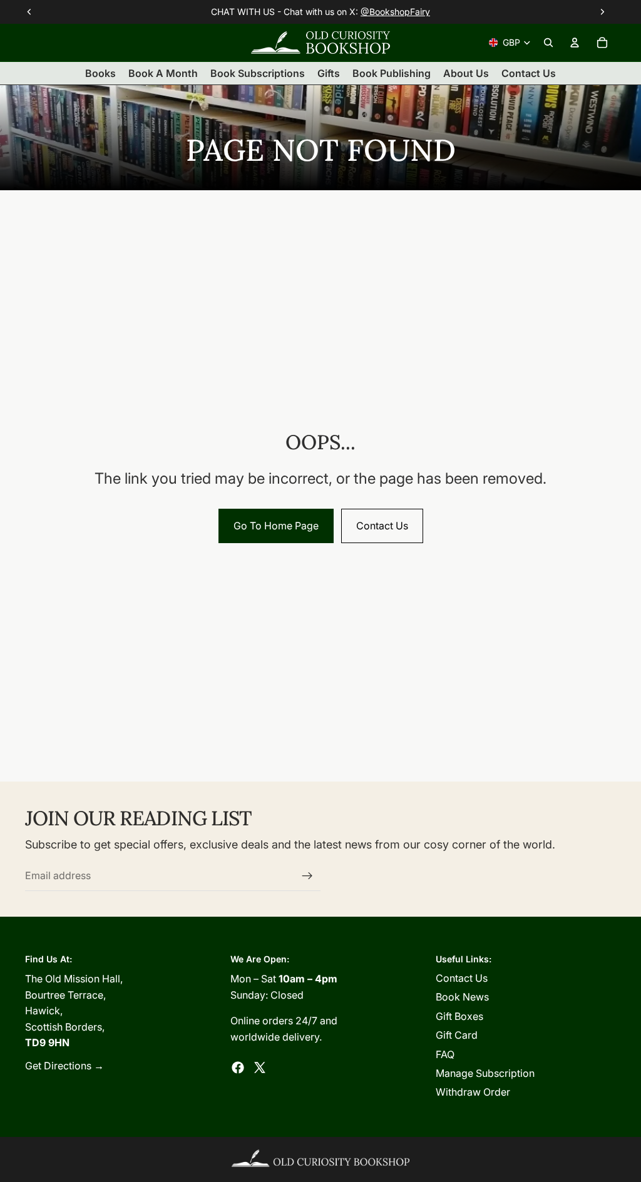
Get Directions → (64, 1065)
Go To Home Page (276, 525)
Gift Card (457, 1035)
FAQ (445, 1054)
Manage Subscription (485, 1073)
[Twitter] (259, 1067)
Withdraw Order (473, 1092)
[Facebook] (237, 1067)
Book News (462, 997)
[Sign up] (307, 876)
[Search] (548, 42)
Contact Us (382, 525)
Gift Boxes (459, 1016)
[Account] (574, 42)
